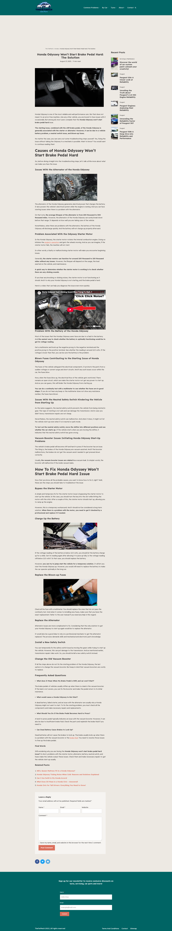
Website (85, 807)
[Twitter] (42, 861)
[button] (99, 7)
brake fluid (74, 738)
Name (41, 807)
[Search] (135, 7)
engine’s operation (52, 242)
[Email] (48, 861)
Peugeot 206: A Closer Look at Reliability (127, 79)
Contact (130, 8)
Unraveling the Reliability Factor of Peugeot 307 (127, 121)
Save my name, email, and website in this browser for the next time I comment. (70, 843)
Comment (43, 815)
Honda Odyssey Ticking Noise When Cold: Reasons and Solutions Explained (68, 774)
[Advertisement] (86, 28)
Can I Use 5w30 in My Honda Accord (52, 778)
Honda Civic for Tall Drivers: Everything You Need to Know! (61, 785)
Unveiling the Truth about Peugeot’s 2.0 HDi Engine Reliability (128, 93)
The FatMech (49, 49)
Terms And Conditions (110, 929)
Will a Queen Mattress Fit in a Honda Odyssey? (56, 771)
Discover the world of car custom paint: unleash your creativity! (128, 65)
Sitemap (133, 929)
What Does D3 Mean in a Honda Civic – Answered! (57, 782)
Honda (57, 49)
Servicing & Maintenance (127, 59)
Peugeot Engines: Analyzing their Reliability (127, 108)
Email (62, 807)
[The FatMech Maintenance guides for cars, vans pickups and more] (44, 7)
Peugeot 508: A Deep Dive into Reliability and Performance (127, 135)
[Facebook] (37, 861)
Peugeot (122, 74)
